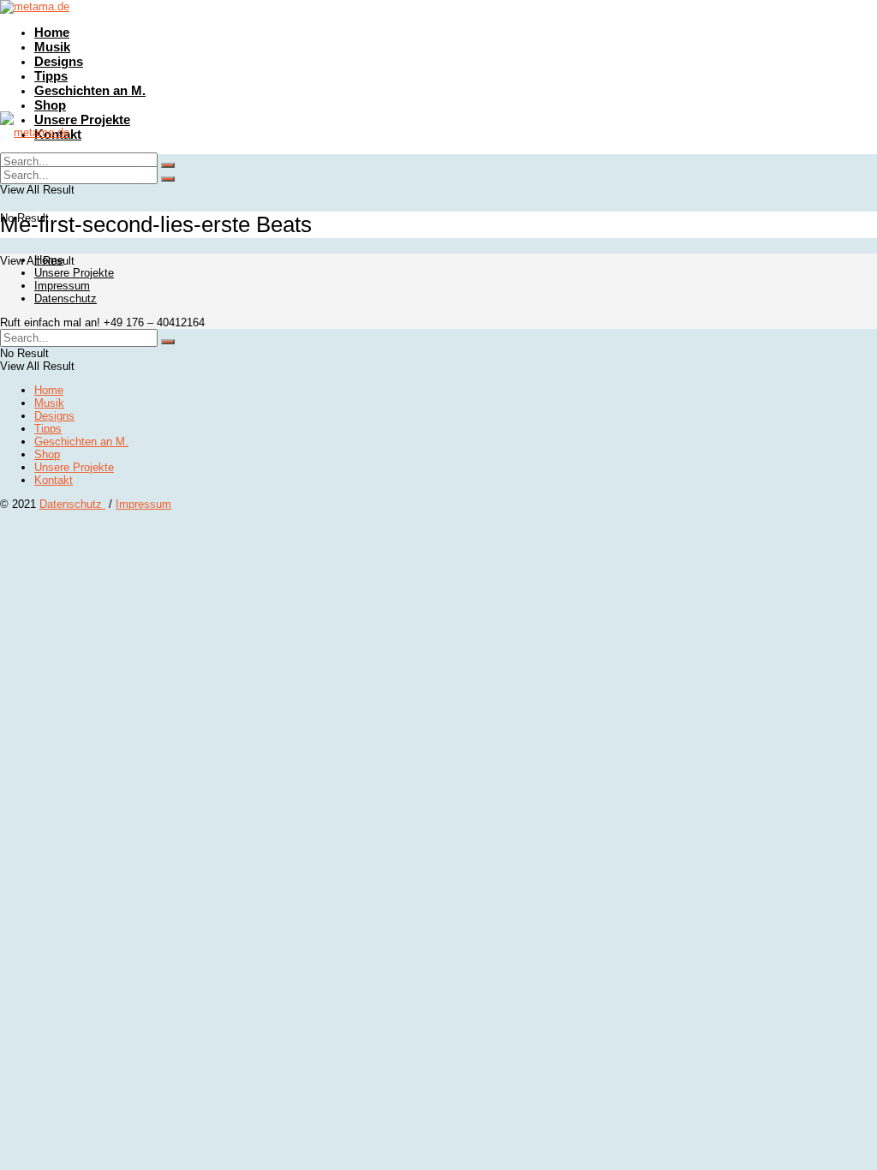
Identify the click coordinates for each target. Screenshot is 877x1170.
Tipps (51, 76)
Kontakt (53, 480)
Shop (50, 105)
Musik (52, 46)
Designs (58, 61)
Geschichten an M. (90, 90)
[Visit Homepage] (34, 6)
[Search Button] (168, 179)
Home (51, 32)
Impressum (62, 285)
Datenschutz (65, 298)
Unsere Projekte (82, 119)
